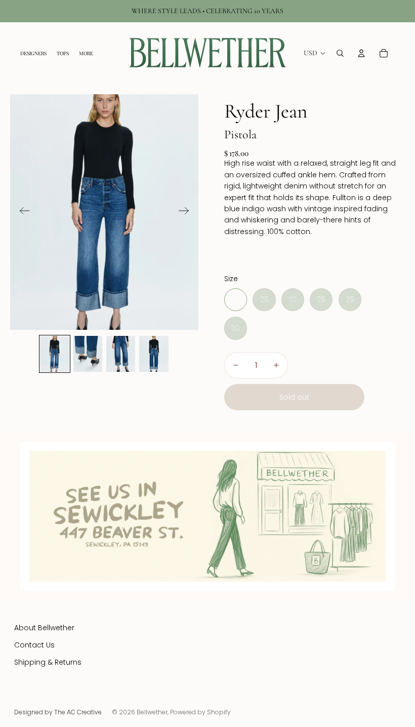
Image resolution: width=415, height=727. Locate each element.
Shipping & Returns (47, 662)
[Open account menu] (361, 53)
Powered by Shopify (200, 712)
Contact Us (34, 645)
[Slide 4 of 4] (153, 354)
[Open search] (340, 53)
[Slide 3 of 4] (120, 354)
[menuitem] (86, 52)
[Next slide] (187, 212)
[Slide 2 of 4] (87, 354)
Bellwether (152, 712)
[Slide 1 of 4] (54, 354)
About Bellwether (44, 628)
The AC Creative (78, 712)
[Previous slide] (21, 212)
